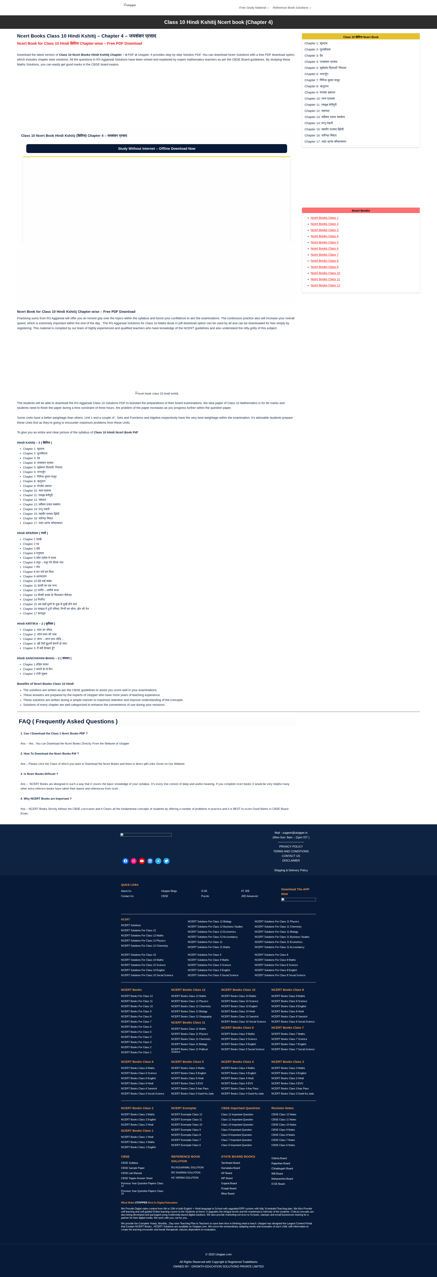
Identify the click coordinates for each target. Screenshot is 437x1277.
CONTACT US (291, 856)
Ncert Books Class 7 (325, 254)
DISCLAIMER (291, 860)
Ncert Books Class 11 (325, 279)
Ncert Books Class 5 (325, 242)
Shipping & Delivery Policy (291, 870)
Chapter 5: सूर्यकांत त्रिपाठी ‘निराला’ (326, 68)
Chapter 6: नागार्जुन (316, 74)
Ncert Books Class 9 (325, 267)
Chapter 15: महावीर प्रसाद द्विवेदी (324, 129)
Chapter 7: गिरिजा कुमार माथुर (322, 80)
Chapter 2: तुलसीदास (317, 49)
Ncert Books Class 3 (325, 230)
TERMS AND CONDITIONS (291, 851)
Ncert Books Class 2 (325, 224)
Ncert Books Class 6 (325, 248)
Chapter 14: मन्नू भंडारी (319, 123)
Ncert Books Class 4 (325, 236)
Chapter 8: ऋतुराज (317, 86)
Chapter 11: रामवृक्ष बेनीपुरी (321, 104)
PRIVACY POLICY (291, 846)
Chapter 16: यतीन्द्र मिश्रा (321, 135)
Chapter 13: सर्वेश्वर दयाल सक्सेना (325, 117)
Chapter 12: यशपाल (317, 111)
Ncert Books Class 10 (325, 273)
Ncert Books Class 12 (325, 285)
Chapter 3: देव (314, 55)
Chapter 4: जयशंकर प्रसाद (321, 61)
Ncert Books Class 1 (325, 218)
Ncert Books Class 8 (325, 260)
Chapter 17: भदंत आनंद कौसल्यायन (325, 141)
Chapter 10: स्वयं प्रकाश (320, 98)
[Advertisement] (156, 98)
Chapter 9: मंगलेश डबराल (320, 92)
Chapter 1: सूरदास (316, 43)
